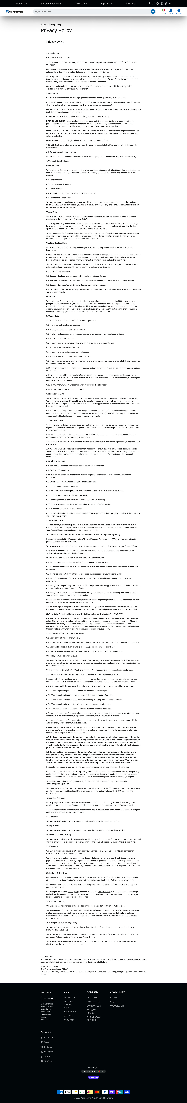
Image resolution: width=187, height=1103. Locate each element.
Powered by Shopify (104, 1098)
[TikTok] (166, 3)
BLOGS (113, 997)
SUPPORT (69, 1016)
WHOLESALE (70, 1011)
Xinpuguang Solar (88, 1098)
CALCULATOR (117, 1006)
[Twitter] (153, 3)
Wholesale (79, 3)
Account (171, 11)
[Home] (15, 11)
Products (20, 3)
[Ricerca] (153, 11)
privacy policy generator (89, 894)
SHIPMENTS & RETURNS (94, 1018)
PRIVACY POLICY (91, 1011)
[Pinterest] (157, 3)
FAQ (112, 1002)
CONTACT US (93, 1002)
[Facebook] (149, 3)
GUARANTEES (94, 1006)
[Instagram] (162, 3)
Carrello (178, 11)
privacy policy (73, 892)
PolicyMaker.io (104, 892)
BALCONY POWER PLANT (68, 1005)
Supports (105, 3)
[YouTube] (170, 3)
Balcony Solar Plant (50, 3)
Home (43, 25)
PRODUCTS (69, 997)
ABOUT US (69, 1020)
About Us (130, 3)
